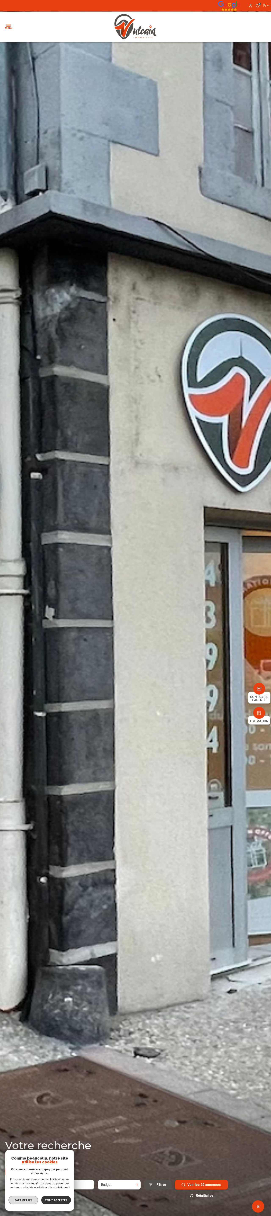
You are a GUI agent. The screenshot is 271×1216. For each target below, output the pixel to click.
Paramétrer (23, 1200)
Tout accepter (56, 1200)
